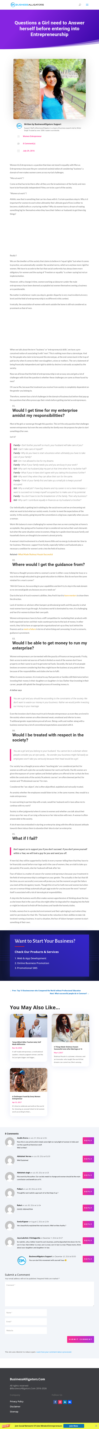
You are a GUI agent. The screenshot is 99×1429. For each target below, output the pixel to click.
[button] (49, 1426)
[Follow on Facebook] (55, 1402)
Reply (88, 1141)
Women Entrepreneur (32, 136)
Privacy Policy (16, 1401)
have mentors (70, 595)
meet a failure (30, 629)
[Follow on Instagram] (60, 1402)
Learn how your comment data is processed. (54, 1352)
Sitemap (14, 1411)
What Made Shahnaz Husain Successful (35, 554)
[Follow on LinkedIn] (65, 1402)
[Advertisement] (49, 236)
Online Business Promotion (33, 963)
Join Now (73, 1426)
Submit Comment (80, 1339)
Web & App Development (31, 958)
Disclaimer (15, 1406)
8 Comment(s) (29, 143)
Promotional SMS (27, 968)
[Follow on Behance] (70, 1402)
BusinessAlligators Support (48, 124)
